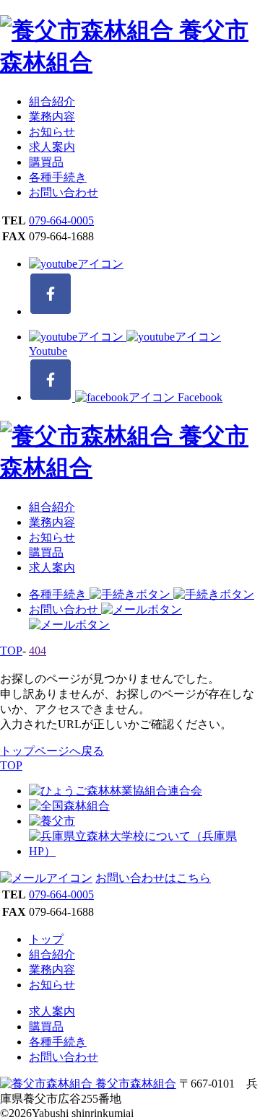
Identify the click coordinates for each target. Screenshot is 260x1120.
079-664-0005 (61, 220)
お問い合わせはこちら (153, 878)
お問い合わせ (63, 192)
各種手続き (58, 177)
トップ (46, 939)
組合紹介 (52, 101)
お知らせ (52, 132)
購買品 (46, 162)
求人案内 (52, 147)
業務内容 (52, 116)
